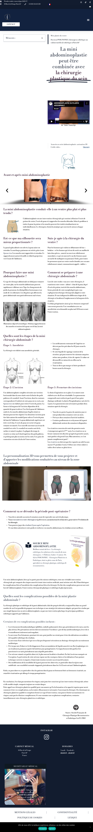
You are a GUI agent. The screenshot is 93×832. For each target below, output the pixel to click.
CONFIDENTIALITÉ (67, 812)
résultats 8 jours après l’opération (37, 525)
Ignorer (52, 828)
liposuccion (7, 253)
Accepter (42, 828)
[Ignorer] (90, 827)
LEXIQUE (72, 817)
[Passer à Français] (49, 4)
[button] (88, 20)
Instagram (47, 730)
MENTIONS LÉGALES (25, 812)
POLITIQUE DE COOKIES (29, 817)
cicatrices (54, 442)
